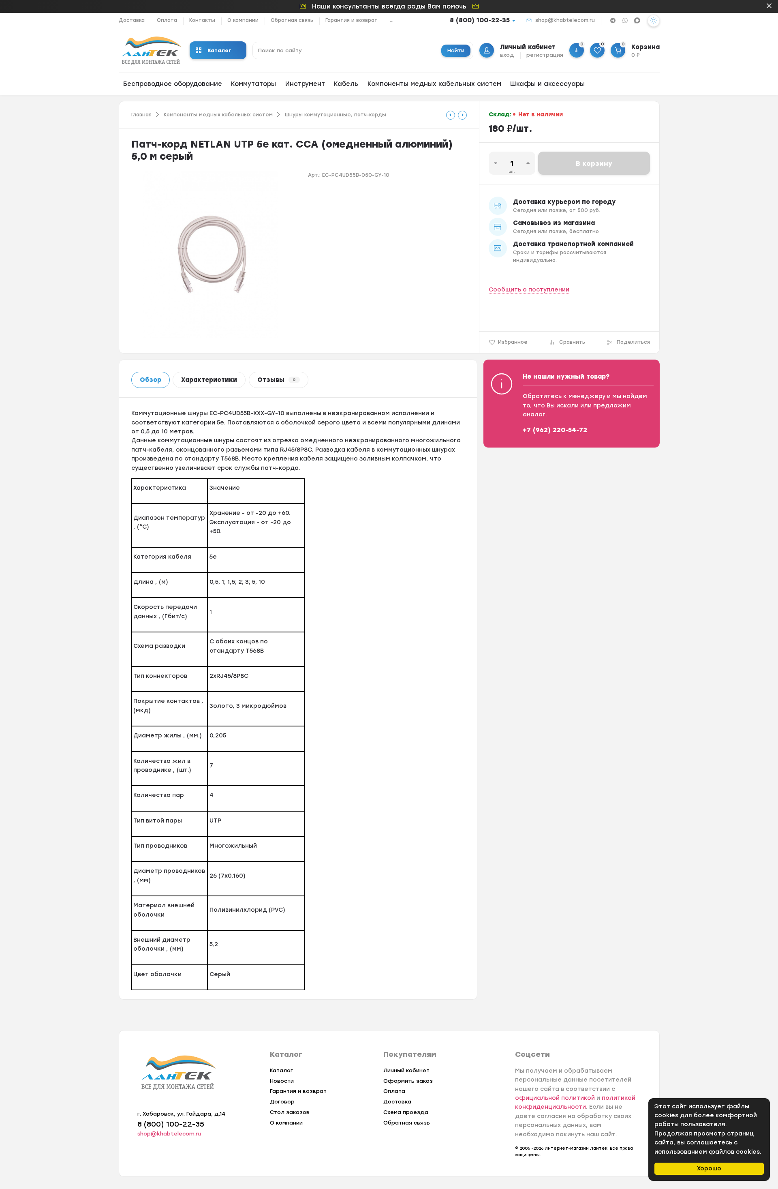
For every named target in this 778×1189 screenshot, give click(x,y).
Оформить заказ (408, 1081)
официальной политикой (555, 1098)
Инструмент (305, 84)
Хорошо (709, 1168)
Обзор (150, 379)
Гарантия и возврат (351, 20)
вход (507, 55)
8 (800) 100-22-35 (480, 20)
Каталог (219, 50)
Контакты (202, 20)
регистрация (544, 55)
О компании (243, 20)
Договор (282, 1102)
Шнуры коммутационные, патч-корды (335, 115)
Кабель (346, 84)
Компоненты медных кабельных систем (434, 84)
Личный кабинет (406, 1070)
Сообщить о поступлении (529, 289)
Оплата (167, 20)
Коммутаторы (253, 84)
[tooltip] (450, 115)
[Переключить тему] (654, 21)
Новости (282, 1081)
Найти (455, 50)
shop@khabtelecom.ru (565, 20)
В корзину (594, 163)
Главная (141, 115)
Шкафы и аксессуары (547, 84)
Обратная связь (292, 20)
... (391, 20)
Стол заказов (290, 1112)
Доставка (132, 20)
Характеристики (209, 379)
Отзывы (276, 379)
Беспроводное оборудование (172, 84)
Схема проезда (405, 1112)
